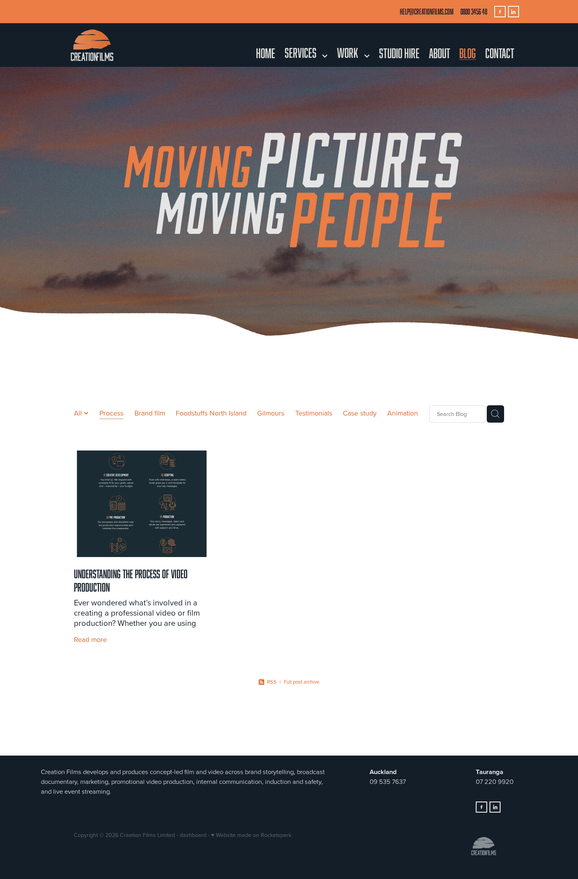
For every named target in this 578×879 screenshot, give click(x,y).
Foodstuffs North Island (211, 413)
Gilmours (270, 413)
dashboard (193, 835)
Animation (402, 413)
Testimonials (313, 413)
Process (111, 413)
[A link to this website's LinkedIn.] (513, 11)
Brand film (149, 413)
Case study (360, 413)
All (79, 413)
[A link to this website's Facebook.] (500, 11)
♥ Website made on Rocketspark (251, 835)
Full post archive (301, 681)
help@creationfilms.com (426, 11)
